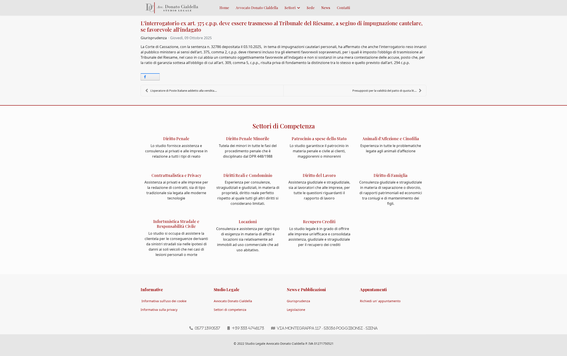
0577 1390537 (207, 328)
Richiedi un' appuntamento (380, 301)
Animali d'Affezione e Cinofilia (390, 138)
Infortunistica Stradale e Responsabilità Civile (176, 224)
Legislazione (296, 310)
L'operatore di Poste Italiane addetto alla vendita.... (183, 91)
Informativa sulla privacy (159, 310)
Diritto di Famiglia (391, 175)
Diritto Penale (176, 138)
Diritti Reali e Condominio (247, 175)
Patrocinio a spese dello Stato (319, 138)
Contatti (343, 7)
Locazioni (248, 221)
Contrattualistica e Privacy (176, 175)
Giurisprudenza (154, 38)
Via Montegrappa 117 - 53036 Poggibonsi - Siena (327, 328)
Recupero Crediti (319, 221)
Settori (290, 7)
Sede (311, 7)
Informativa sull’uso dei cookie (164, 301)
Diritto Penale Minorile (247, 138)
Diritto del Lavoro (319, 175)
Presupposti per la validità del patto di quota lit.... (384, 91)
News (325, 7)
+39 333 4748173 (248, 328)
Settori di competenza (230, 310)
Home (224, 7)
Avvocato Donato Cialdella (257, 7)
